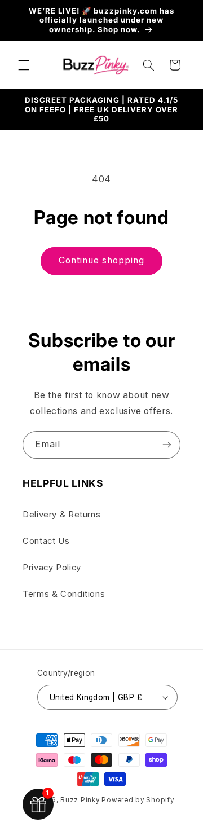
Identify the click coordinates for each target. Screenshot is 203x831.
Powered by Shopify (138, 800)
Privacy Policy (52, 567)
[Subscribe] (167, 445)
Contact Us (46, 541)
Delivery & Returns (61, 514)
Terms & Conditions (64, 594)
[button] (24, 65)
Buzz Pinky (79, 800)
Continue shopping (102, 260)
